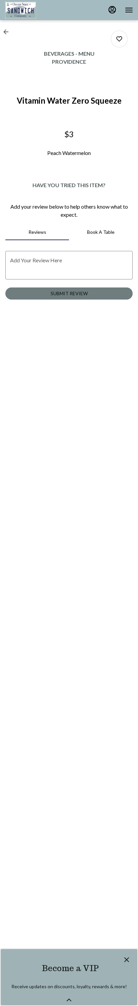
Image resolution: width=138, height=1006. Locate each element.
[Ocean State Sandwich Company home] (35, 10)
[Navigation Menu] (129, 10)
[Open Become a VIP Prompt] (69, 1000)
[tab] (37, 232)
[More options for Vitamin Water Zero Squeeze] (119, 39)
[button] (8, 31)
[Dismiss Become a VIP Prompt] (127, 960)
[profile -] (112, 10)
